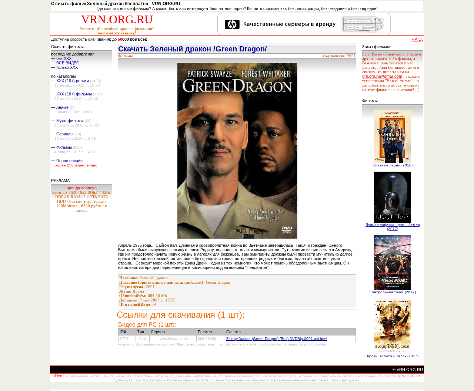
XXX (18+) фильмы (74, 94)
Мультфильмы (70, 120)
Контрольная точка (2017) (393, 292)
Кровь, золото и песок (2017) (392, 356)
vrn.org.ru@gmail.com (382, 76)
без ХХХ (63, 58)
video (57, 376)
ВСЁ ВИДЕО (68, 63)
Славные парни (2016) (393, 165)
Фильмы (64, 147)
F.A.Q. (417, 39)
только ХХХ (67, 67)
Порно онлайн (69, 160)
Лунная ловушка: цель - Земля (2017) (392, 227)
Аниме (62, 107)
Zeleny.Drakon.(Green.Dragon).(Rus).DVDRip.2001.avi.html (276, 339)
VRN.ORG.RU (117, 19)
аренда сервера (82, 188)
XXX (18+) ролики (72, 80)
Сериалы (64, 134)
